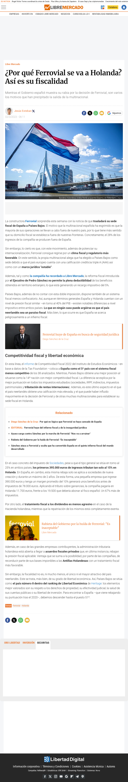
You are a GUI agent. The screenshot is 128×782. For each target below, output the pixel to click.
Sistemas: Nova (93, 770)
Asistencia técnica (94, 766)
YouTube (61, 776)
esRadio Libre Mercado (47, 14)
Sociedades (56, 463)
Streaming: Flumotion (76, 770)
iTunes (83, 776)
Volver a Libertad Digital (102, 7)
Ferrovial (16, 605)
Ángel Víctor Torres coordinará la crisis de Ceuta (30, 1)
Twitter (50, 776)
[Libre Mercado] (64, 7)
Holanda (25, 605)
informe (29, 364)
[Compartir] (84, 113)
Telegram (77, 776)
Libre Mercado (12, 64)
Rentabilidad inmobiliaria (105, 14)
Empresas (14, 14)
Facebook (45, 776)
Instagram (56, 776)
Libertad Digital (64, 759)
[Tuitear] (90, 113)
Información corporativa (26, 766)
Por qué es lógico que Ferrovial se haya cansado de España (56, 421)
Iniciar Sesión (123, 7)
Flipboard (72, 776)
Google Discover (66, 776)
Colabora (112, 7)
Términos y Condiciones (56, 766)
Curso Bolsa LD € (81, 14)
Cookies (76, 766)
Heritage (96, 583)
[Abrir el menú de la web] (22, 7)
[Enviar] (96, 113)
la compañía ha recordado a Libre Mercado (57, 276)
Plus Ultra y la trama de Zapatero (64, 1)
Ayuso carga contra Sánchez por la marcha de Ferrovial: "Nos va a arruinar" (51, 433)
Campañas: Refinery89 (36, 770)
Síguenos (116, 113)
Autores (111, 766)
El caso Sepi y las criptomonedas (91, 1)
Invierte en (27, 14)
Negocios (65, 14)
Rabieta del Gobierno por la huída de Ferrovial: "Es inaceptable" (44, 439)
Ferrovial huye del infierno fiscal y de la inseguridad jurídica (49, 427)
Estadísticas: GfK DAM (57, 770)
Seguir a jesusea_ (33, 111)
